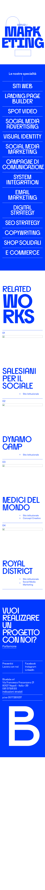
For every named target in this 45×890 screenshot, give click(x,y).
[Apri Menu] (40, 6)
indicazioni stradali (12, 691)
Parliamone (9, 646)
